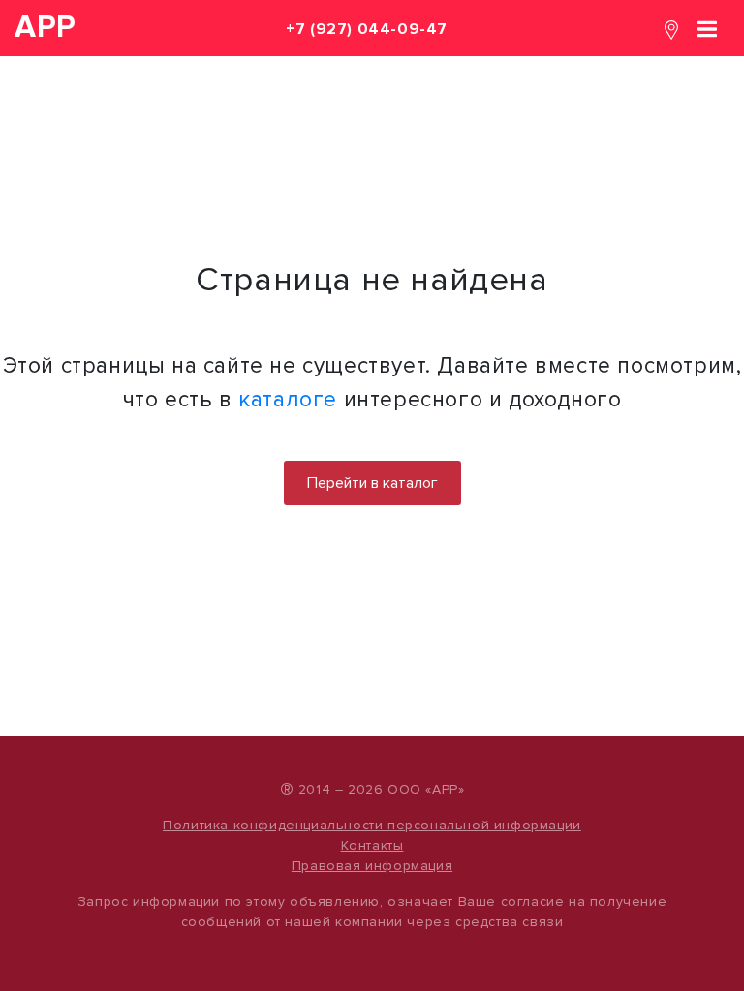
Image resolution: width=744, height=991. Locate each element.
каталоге (287, 399)
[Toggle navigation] (707, 28)
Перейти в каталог (372, 483)
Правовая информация (372, 865)
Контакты (372, 845)
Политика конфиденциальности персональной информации (372, 825)
